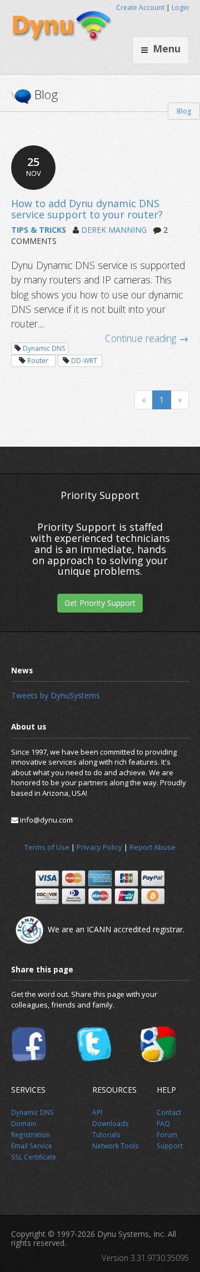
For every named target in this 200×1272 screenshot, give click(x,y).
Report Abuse (152, 847)
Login (180, 7)
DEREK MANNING (114, 229)
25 (33, 166)
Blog (184, 111)
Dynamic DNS (44, 348)
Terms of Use (46, 847)
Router (37, 360)
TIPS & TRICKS (38, 229)
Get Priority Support (100, 603)
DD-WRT (84, 360)
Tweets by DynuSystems (55, 695)
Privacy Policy (99, 847)
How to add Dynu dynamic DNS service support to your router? (87, 209)
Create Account (140, 7)
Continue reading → (147, 338)
